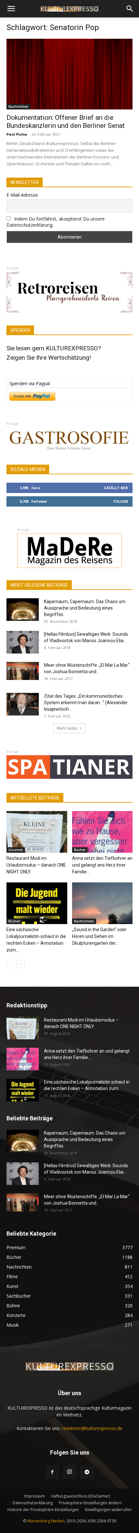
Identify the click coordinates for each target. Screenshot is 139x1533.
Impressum (34, 1496)
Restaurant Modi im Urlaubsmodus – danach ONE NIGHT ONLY (36, 865)
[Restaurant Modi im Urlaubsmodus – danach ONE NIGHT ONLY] (36, 832)
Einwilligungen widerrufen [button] (108, 1509)
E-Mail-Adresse (22, 195)
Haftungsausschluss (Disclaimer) (80, 1496)
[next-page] (21, 964)
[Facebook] (52, 1472)
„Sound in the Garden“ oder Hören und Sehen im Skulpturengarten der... (99, 936)
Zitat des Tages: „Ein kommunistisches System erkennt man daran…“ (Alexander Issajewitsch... (86, 703)
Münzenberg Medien (46, 1521)
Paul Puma (16, 134)
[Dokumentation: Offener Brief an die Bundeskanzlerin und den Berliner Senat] (69, 74)
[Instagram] (69, 1472)
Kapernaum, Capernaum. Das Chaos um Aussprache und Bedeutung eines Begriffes (84, 608)
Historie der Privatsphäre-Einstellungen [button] (43, 1509)
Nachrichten (18, 106)
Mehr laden (67, 728)
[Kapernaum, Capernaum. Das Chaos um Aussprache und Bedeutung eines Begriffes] (22, 609)
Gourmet (15, 850)
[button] (11, 8)
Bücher (80, 850)
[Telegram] (86, 1472)
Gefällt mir (116, 487)
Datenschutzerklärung (33, 1503)
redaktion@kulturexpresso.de (92, 1428)
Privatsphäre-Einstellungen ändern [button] (90, 1503)
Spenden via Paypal (29, 383)
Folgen (120, 501)
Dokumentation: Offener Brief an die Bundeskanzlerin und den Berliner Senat (65, 121)
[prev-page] (10, 964)
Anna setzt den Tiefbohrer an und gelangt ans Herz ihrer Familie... (102, 865)
